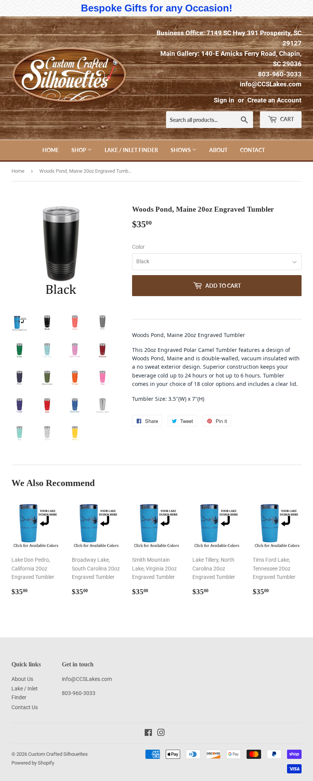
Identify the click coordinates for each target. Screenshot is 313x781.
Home (50, 150)
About (218, 150)
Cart (286, 119)
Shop (79, 150)
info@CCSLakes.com (271, 84)
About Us (22, 679)
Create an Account (274, 100)
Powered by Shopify (32, 763)
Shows (181, 150)
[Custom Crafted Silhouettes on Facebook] (148, 734)
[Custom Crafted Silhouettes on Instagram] (161, 734)
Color (138, 247)
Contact (252, 150)
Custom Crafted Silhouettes (58, 754)
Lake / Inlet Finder (131, 150)
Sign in (224, 100)
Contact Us (24, 707)
